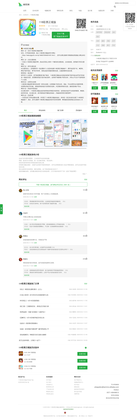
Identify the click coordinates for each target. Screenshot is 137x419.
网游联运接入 (50, 391)
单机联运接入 (50, 394)
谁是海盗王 (94, 106)
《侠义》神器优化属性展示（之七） (31, 289)
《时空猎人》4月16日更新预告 (29, 300)
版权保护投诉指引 (79, 389)
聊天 (108, 45)
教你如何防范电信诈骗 (112, 398)
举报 (1, 209)
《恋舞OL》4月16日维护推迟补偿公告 (31, 317)
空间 (113, 45)
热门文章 (60, 110)
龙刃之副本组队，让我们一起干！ (30, 340)
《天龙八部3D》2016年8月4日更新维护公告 (33, 295)
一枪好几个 (94, 83)
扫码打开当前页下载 (81, 30)
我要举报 (76, 394)
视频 (103, 45)
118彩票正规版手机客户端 (25, 380)
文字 (113, 41)
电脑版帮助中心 (78, 382)
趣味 (103, 41)
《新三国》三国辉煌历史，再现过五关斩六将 (34, 306)
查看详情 (82, 354)
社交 (97, 45)
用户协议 (76, 384)
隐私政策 (97, 55)
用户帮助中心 (78, 380)
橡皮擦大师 (104, 106)
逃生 (113, 32)
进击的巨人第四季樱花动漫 (114, 83)
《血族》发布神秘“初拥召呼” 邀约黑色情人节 (34, 329)
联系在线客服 (115, 395)
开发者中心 (49, 384)
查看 (94, 88)
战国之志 (114, 106)
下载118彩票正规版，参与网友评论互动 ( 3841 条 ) (53, 185)
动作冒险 (99, 32)
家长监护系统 (78, 391)
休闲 (97, 41)
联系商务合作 (50, 387)
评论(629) (42, 110)
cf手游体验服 (104, 83)
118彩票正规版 (24, 4)
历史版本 (79, 110)
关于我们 (48, 380)
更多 (85, 179)
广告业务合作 (50, 389)
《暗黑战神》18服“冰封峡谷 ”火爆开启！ (32, 312)
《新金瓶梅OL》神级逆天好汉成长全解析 (32, 334)
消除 (108, 41)
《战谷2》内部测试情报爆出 (28, 323)
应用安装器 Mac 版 (23, 382)
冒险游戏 (107, 32)
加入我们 (48, 382)
